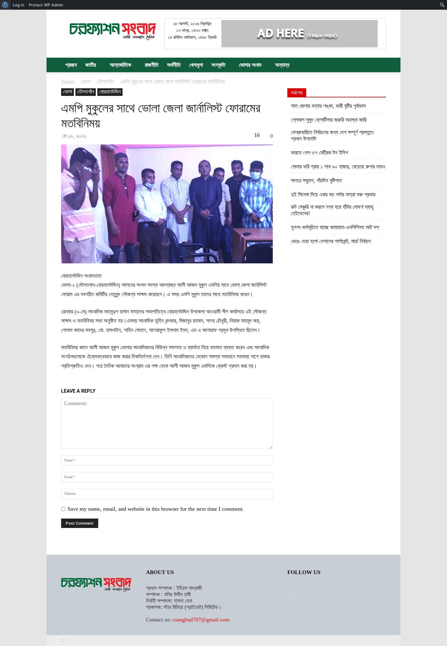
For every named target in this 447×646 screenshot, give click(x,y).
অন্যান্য (282, 65)
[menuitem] (5, 5)
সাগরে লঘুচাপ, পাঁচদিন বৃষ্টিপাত (316, 181)
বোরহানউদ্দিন (110, 92)
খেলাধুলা (196, 65)
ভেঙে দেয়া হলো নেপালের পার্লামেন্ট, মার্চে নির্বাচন (331, 241)
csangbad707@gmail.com (201, 620)
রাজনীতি (151, 65)
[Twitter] (310, 592)
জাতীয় (90, 65)
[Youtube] (327, 592)
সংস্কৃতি (218, 65)
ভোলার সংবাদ (250, 65)
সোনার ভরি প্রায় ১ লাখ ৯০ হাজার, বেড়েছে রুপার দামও (338, 167)
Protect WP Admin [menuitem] (46, 4)
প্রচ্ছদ (71, 65)
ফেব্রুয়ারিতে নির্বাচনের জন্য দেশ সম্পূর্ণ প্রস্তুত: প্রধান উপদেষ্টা (332, 135)
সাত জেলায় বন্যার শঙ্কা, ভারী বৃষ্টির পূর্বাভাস (328, 106)
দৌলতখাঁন (105, 82)
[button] (378, 65)
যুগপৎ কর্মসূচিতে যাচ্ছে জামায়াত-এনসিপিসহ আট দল (335, 227)
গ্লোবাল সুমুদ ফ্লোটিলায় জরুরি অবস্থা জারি (328, 120)
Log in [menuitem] (18, 4)
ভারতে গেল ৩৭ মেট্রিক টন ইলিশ (319, 153)
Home (67, 82)
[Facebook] (293, 592)
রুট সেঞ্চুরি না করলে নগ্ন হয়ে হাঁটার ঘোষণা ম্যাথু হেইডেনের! (332, 210)
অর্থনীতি (174, 65)
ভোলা (85, 82)
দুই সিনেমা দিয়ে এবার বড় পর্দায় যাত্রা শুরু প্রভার (333, 194)
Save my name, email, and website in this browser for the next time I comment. (156, 509)
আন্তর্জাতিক (120, 65)
